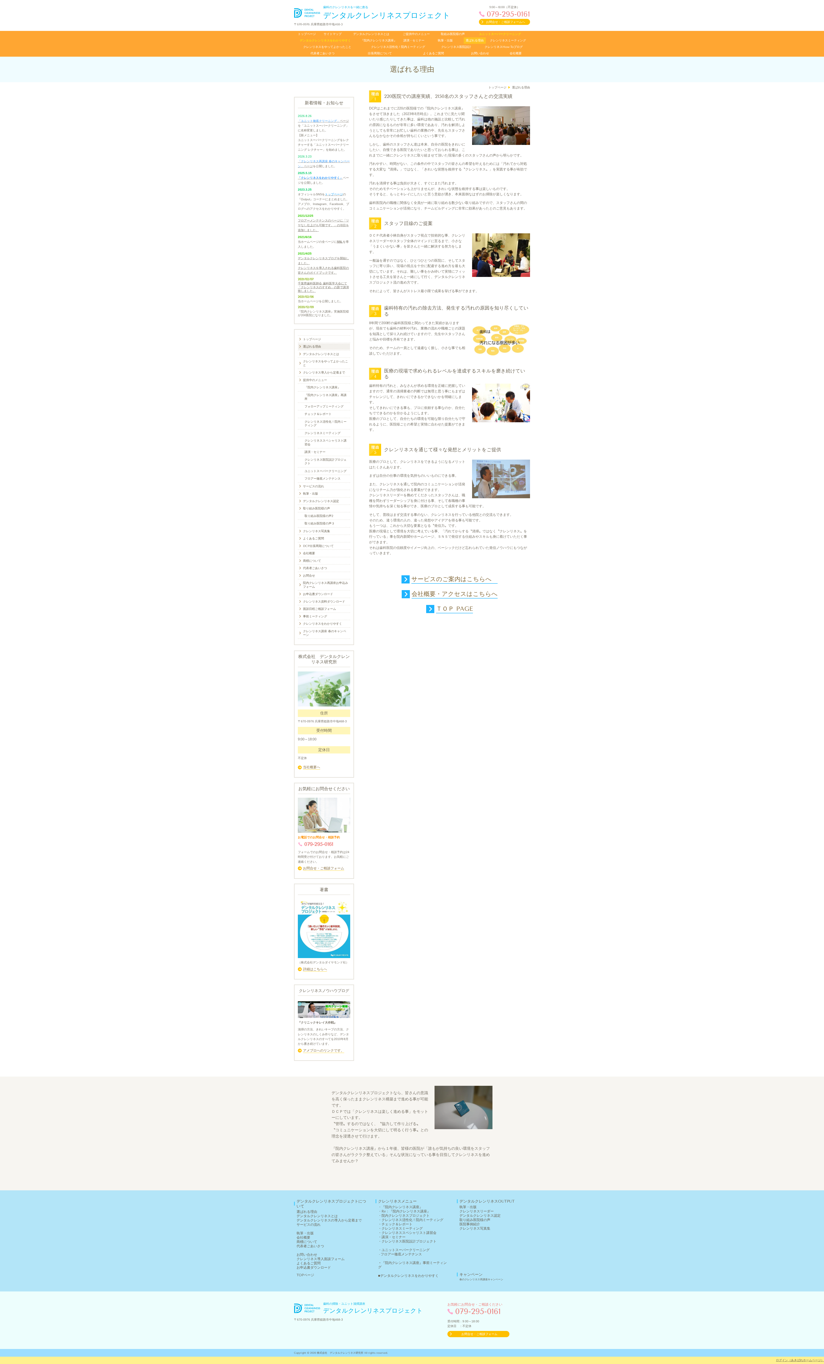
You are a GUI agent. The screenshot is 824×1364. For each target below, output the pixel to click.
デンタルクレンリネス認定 (480, 1216)
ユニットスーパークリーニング (406, 1250)
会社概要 (303, 1237)
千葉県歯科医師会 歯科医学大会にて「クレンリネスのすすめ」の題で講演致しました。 (323, 287)
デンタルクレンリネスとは (317, 1216)
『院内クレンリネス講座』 (402, 1207)
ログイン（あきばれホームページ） (800, 1360)
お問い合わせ (307, 1255)
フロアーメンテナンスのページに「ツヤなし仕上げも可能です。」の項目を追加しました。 (323, 225)
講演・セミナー (394, 1237)
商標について (307, 1242)
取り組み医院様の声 (474, 1220)
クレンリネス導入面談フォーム (321, 1259)
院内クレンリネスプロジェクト (406, 1216)
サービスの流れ (309, 1225)
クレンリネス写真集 (474, 1228)
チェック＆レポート (397, 1224)
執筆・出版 (305, 1233)
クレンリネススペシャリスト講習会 (409, 1233)
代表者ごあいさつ (310, 1246)
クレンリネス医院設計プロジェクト (409, 1241)
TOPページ (305, 1275)
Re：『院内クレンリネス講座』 (406, 1211)
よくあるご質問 (309, 1263)
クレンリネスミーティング (402, 1228)
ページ (344, 121)
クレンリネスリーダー (476, 1211)
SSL (340, 241)
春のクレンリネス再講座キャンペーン (481, 1279)
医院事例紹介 (469, 1224)
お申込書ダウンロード (314, 1267)
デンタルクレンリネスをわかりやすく (409, 1276)
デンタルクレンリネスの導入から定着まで (329, 1220)
